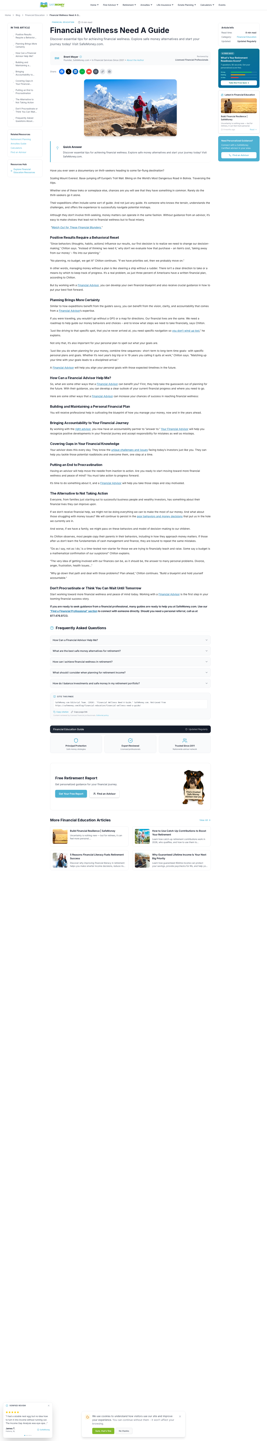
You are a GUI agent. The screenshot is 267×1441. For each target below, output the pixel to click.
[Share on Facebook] (62, 71)
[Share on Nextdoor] (82, 71)
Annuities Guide (18, 143)
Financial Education (35, 15)
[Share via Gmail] (89, 71)
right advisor (83, 429)
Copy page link (80, 712)
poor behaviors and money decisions (160, 516)
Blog (18, 15)
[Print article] (109, 71)
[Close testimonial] (49, 1405)
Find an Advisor (18, 152)
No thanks (124, 1431)
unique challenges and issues (129, 449)
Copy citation (62, 712)
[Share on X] (68, 71)
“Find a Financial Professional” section (73, 611)
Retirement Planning (21, 139)
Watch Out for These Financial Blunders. (77, 227)
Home (8, 15)
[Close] (180, 1416)
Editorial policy (102, 715)
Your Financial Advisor (174, 429)
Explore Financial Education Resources (24, 171)
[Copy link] (102, 71)
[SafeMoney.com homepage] (52, 5)
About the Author (135, 60)
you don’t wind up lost (185, 330)
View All (203, 820)
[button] (95, 5)
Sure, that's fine (103, 1431)
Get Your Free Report (71, 793)
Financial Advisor (88, 285)
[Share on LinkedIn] (75, 71)
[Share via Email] (96, 71)
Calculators (16, 148)
